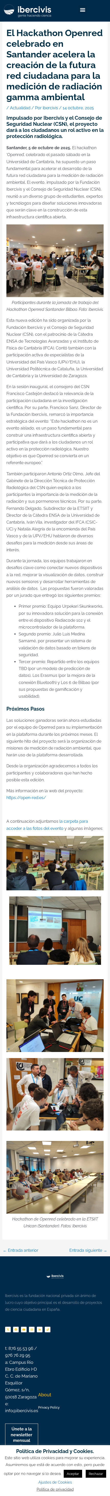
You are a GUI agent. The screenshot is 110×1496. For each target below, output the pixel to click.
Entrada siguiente (88, 1250)
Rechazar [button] (96, 1474)
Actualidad (20, 107)
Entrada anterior (20, 1250)
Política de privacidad (55, 1489)
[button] (82, 9)
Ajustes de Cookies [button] (55, 1482)
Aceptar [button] (73, 1474)
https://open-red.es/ (26, 797)
